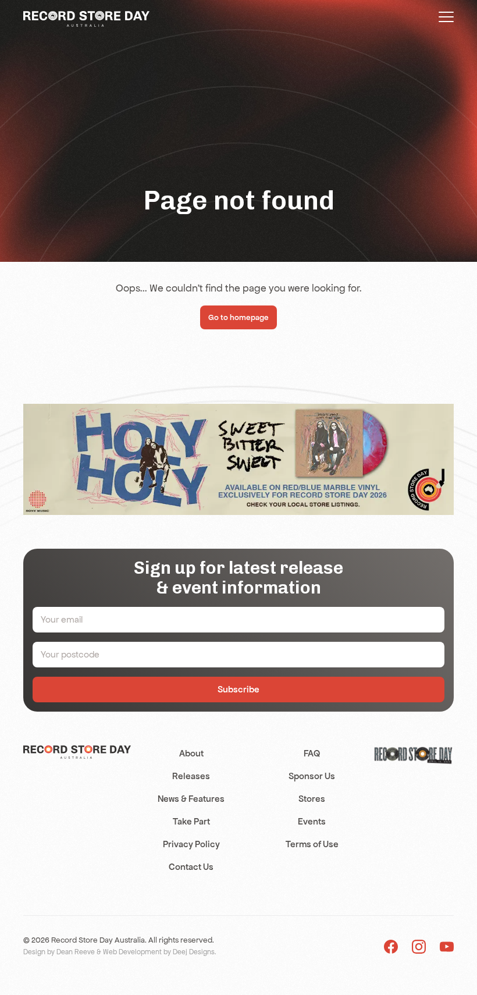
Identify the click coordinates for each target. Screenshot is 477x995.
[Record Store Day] (86, 18)
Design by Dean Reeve (59, 952)
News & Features (191, 798)
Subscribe (238, 689)
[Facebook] (391, 946)
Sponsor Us (312, 775)
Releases (191, 775)
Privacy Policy (191, 844)
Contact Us (191, 866)
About (191, 753)
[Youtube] (447, 946)
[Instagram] (419, 946)
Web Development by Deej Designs (159, 952)
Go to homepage (238, 317)
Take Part (191, 821)
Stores (311, 798)
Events (312, 821)
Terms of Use (312, 844)
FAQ (312, 753)
